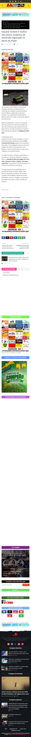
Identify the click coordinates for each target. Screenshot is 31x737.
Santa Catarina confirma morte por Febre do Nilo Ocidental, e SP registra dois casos (15, 693)
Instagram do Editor (15, 730)
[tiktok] (21, 1)
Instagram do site (13, 728)
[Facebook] (15, 615)
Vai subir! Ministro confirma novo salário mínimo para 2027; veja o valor (19, 652)
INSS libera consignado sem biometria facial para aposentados (19, 660)
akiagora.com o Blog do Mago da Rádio (17, 734)
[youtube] (15, 1)
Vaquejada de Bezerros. (9, 564)
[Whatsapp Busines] (26, 615)
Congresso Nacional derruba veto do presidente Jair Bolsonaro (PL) (13, 572)
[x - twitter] (13, 1)
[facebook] (10, 1)
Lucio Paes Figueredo (8, 44)
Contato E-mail (23, 728)
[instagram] (18, 1)
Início (6, 728)
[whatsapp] (21, 615)
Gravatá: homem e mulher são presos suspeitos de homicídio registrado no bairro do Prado (14, 24)
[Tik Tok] (26, 611)
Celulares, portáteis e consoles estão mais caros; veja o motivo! (18, 667)
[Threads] (4, 615)
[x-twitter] (9, 611)
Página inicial (6, 21)
